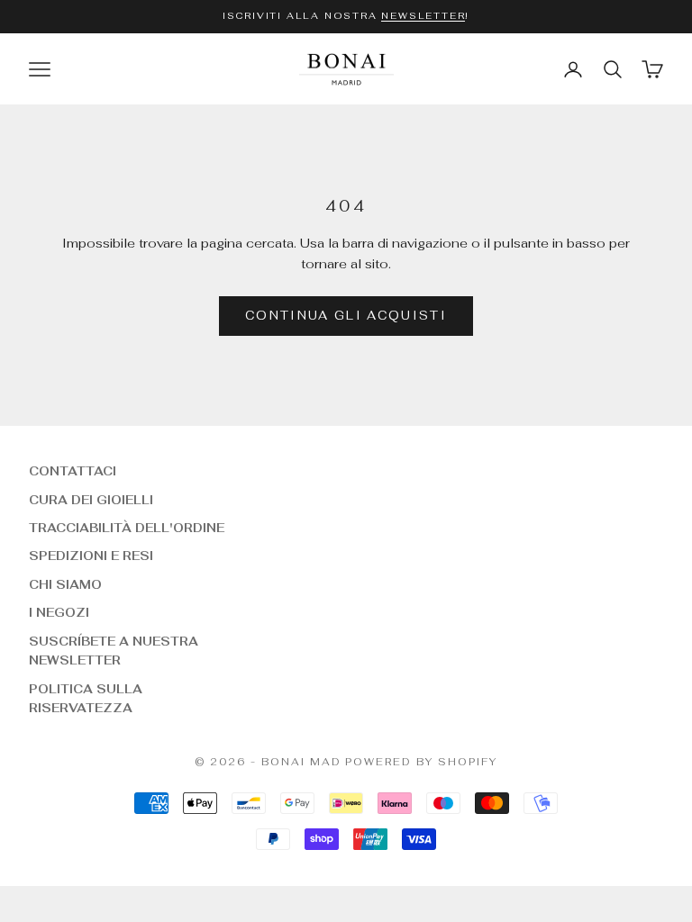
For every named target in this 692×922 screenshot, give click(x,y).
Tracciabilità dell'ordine (126, 528)
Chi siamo (65, 584)
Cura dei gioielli (91, 500)
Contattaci (72, 471)
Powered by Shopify (421, 761)
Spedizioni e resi (91, 556)
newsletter (423, 16)
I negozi (59, 612)
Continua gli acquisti (346, 315)
